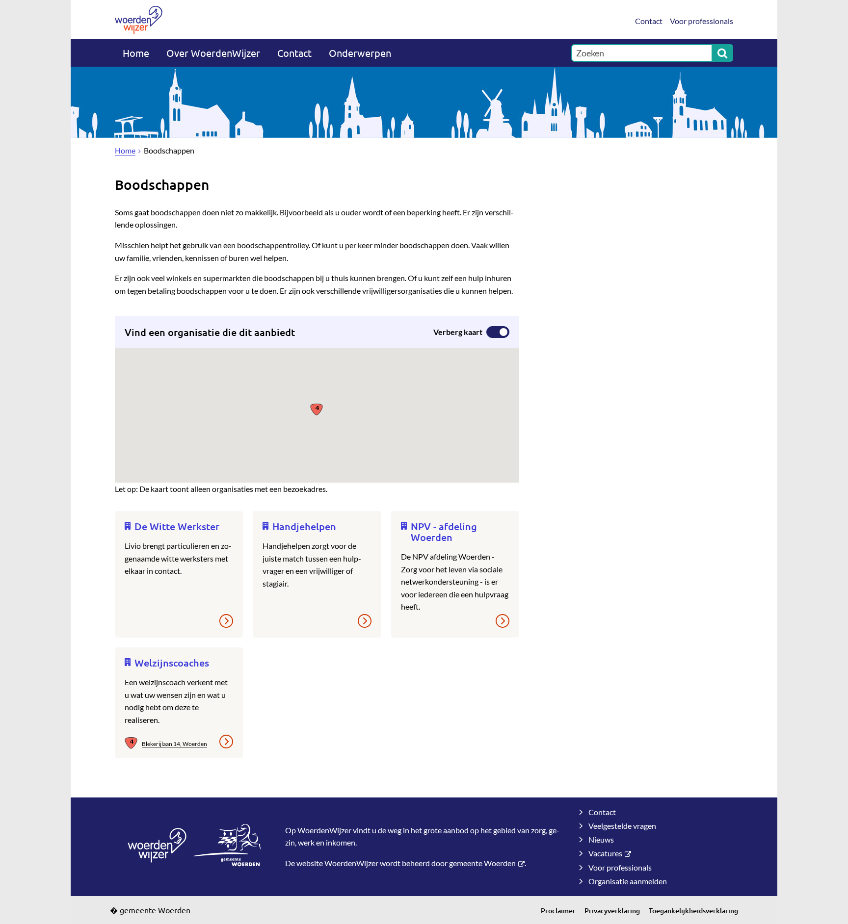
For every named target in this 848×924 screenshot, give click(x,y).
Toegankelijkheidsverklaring (693, 910)
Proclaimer (558, 910)
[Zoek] (722, 53)
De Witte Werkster (176, 526)
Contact (648, 21)
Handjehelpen (304, 526)
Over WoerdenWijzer (213, 53)
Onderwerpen (360, 53)
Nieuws (601, 839)
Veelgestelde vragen (622, 825)
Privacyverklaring (612, 910)
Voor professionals (701, 21)
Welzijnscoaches (171, 662)
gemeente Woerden (482, 863)
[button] (316, 408)
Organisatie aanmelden (627, 881)
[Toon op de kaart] (133, 743)
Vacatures (605, 853)
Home (136, 53)
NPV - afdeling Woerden (444, 531)
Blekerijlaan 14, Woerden (174, 743)
